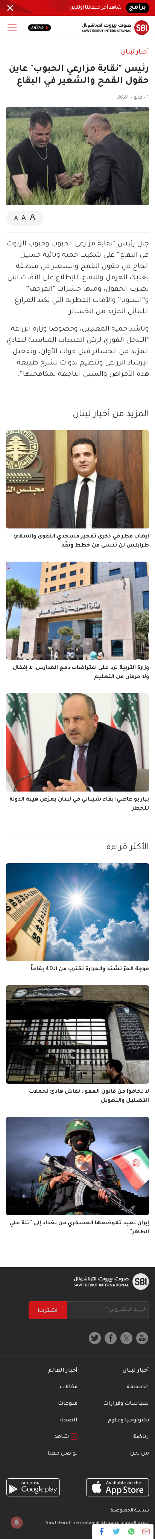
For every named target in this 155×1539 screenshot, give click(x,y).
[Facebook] (101, 1531)
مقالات (68, 1387)
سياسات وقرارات (126, 1404)
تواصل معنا (62, 1454)
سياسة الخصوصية (130, 1510)
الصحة (69, 1421)
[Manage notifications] (17, 1522)
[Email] (145, 1531)
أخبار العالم (63, 1371)
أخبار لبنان (135, 52)
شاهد (62, 1437)
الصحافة (138, 1387)
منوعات (68, 1404)
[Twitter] (116, 1531)
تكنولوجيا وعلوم (128, 1421)
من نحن (139, 1454)
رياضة (141, 1437)
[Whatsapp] (131, 1531)
